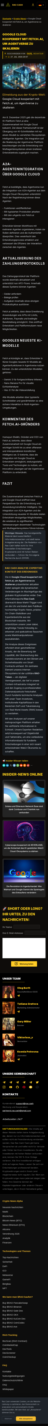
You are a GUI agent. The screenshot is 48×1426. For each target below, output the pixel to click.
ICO (4, 1270)
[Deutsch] (40, 5)
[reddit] (21, 765)
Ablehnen (8, 1419)
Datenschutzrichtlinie (12, 1380)
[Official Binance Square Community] (30, 1088)
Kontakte (6, 1371)
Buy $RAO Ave (9, 1326)
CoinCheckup (9, 1357)
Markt (5, 1212)
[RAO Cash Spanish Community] (24, 1083)
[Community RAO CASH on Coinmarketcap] (37, 1088)
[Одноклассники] (24, 765)
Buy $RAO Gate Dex (12, 1311)
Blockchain (7, 1216)
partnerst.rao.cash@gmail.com (16, 1110)
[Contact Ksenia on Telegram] (18, 1060)
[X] (10, 765)
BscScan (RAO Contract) (14, 1341)
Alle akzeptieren (26, 1419)
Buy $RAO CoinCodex (13, 1323)
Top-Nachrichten (10, 1257)
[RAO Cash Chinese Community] (17, 1083)
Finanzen (7, 1242)
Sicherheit (7, 1262)
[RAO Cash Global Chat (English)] (10, 1083)
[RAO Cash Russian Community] (30, 1083)
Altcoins (6, 1229)
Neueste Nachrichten (12, 1207)
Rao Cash (17, 5)
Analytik (6, 1238)
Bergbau (6, 1284)
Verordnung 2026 (10, 1234)
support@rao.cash (24, 1103)
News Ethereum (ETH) (13, 1225)
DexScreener (8, 1353)
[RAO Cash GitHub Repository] (17, 1088)
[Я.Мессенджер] (3, 765)
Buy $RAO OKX (10, 1315)
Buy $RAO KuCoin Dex (13, 1319)
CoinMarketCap (10, 1345)
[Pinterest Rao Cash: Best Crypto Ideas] (24, 1088)
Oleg (29, 53)
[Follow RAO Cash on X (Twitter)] (37, 1083)
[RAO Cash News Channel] (4, 1083)
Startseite (6, 18)
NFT (4, 1288)
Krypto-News (20, 18)
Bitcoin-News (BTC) (12, 1220)
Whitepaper (8, 1389)
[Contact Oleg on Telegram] (18, 996)
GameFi (6, 1279)
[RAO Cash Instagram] (4, 1088)
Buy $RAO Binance (12, 1307)
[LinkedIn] (7, 765)
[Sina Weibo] (28, 765)
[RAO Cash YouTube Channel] (10, 1088)
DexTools (7, 1349)
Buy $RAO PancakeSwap (15, 1303)
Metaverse (7, 1275)
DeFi (4, 1266)
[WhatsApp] (17, 765)
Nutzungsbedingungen (13, 1376)
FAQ (4, 1385)
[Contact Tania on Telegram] (18, 1012)
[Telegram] (14, 765)
